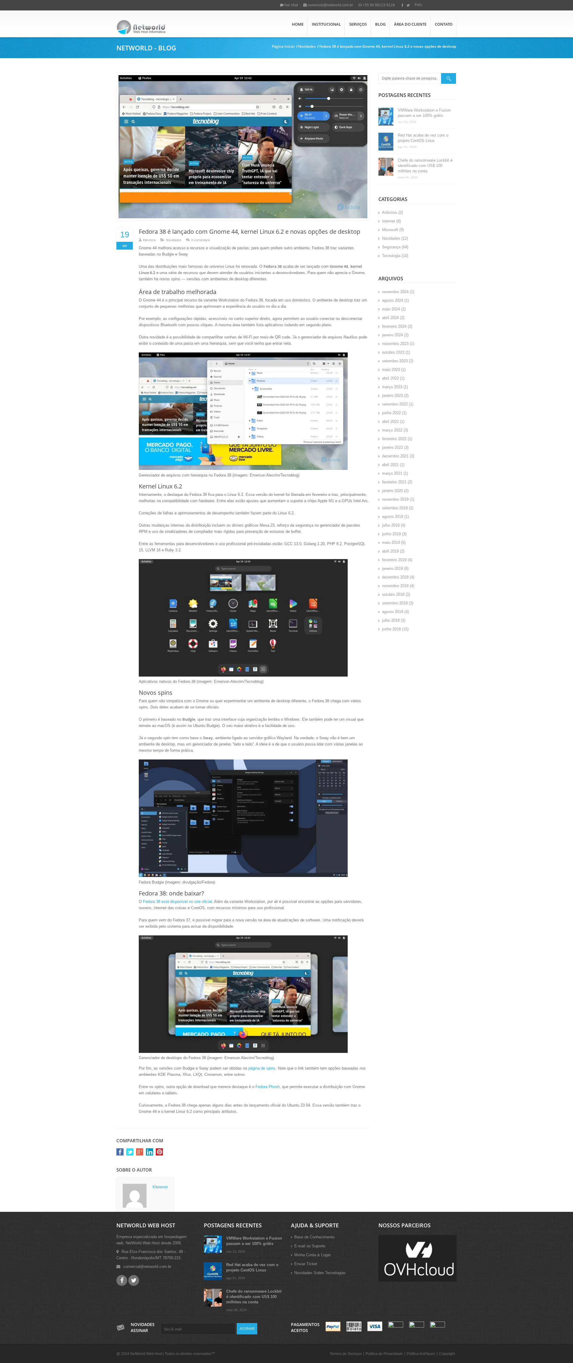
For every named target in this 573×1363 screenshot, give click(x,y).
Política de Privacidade (384, 1354)
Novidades (307, 46)
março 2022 (392, 430)
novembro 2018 (395, 586)
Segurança (391, 247)
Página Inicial (283, 46)
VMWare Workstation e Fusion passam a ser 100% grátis (424, 113)
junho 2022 (391, 413)
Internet (388, 221)
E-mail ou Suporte (309, 1246)
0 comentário (200, 240)
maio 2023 (391, 369)
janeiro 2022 (392, 447)
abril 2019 (390, 551)
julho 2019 (391, 525)
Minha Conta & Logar (312, 1255)
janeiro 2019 (392, 568)
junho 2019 (391, 534)
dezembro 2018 (395, 577)
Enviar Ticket (305, 1264)
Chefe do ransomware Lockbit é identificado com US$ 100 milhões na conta (425, 165)
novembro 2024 (395, 292)
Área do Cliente (410, 24)
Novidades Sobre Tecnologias (320, 1273)
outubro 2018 (393, 594)
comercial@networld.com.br (330, 5)
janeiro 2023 (392, 395)
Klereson (149, 240)
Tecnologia (391, 255)
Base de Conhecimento (314, 1237)
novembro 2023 (395, 343)
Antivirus (389, 212)
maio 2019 (391, 542)
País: (419, 5)
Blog (380, 24)
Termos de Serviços (346, 1354)
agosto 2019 (392, 516)
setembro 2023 (395, 361)
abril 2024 (390, 317)
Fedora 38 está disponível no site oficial (177, 901)
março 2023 (392, 387)
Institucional (326, 24)
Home (298, 24)
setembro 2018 (395, 603)
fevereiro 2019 (394, 560)
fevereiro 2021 (394, 482)
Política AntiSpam (421, 1354)
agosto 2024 (392, 300)
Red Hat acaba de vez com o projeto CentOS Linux (423, 138)
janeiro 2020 (392, 490)
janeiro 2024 (392, 335)
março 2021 (392, 473)
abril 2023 (390, 378)
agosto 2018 (392, 611)
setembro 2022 (395, 404)
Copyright (447, 1354)
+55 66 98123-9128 (378, 5)
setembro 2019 (395, 508)
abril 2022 (390, 421)
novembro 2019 (395, 499)
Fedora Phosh (267, 1086)
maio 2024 (391, 309)
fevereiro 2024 (394, 326)
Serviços (358, 24)
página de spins (261, 1068)
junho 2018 (391, 629)
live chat (291, 5)
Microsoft (390, 230)
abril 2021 (390, 464)
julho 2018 (391, 620)
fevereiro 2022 (394, 439)
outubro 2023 (393, 352)
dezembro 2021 (395, 456)
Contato (443, 24)
